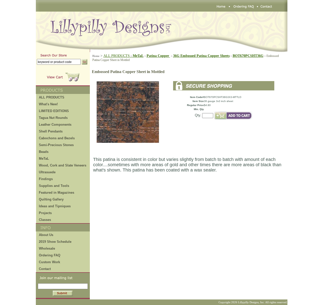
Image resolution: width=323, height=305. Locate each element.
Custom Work (49, 262)
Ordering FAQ (49, 255)
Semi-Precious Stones (56, 145)
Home (95, 55)
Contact (45, 269)
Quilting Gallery (51, 199)
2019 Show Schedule (55, 242)
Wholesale (47, 248)
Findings (46, 179)
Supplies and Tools (54, 186)
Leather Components (55, 124)
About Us (46, 235)
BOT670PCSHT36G (248, 56)
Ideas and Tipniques (55, 206)
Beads (43, 152)
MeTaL (44, 158)
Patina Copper (158, 56)
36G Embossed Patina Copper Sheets (201, 56)
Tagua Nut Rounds (53, 118)
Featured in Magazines (56, 192)
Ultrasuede (47, 172)
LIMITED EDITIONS (54, 111)
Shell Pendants (51, 131)
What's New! (48, 104)
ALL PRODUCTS (118, 56)
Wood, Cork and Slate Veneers (62, 165)
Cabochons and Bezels (57, 138)
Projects (45, 213)
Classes (45, 220)
